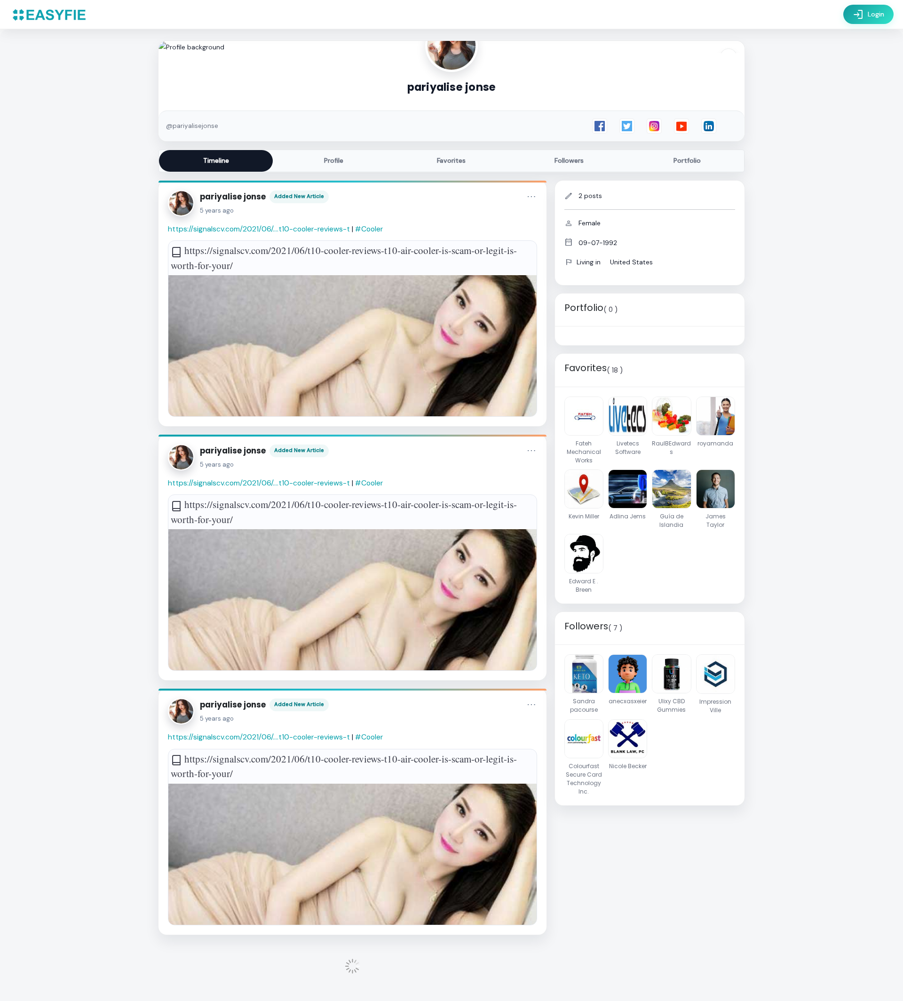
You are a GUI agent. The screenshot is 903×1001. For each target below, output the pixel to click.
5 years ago (217, 210)
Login (868, 14)
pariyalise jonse (233, 196)
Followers (569, 160)
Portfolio (687, 160)
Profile (333, 160)
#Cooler (369, 229)
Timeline (216, 160)
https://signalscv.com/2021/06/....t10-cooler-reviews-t (259, 229)
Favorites (451, 160)
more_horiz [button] (531, 196)
